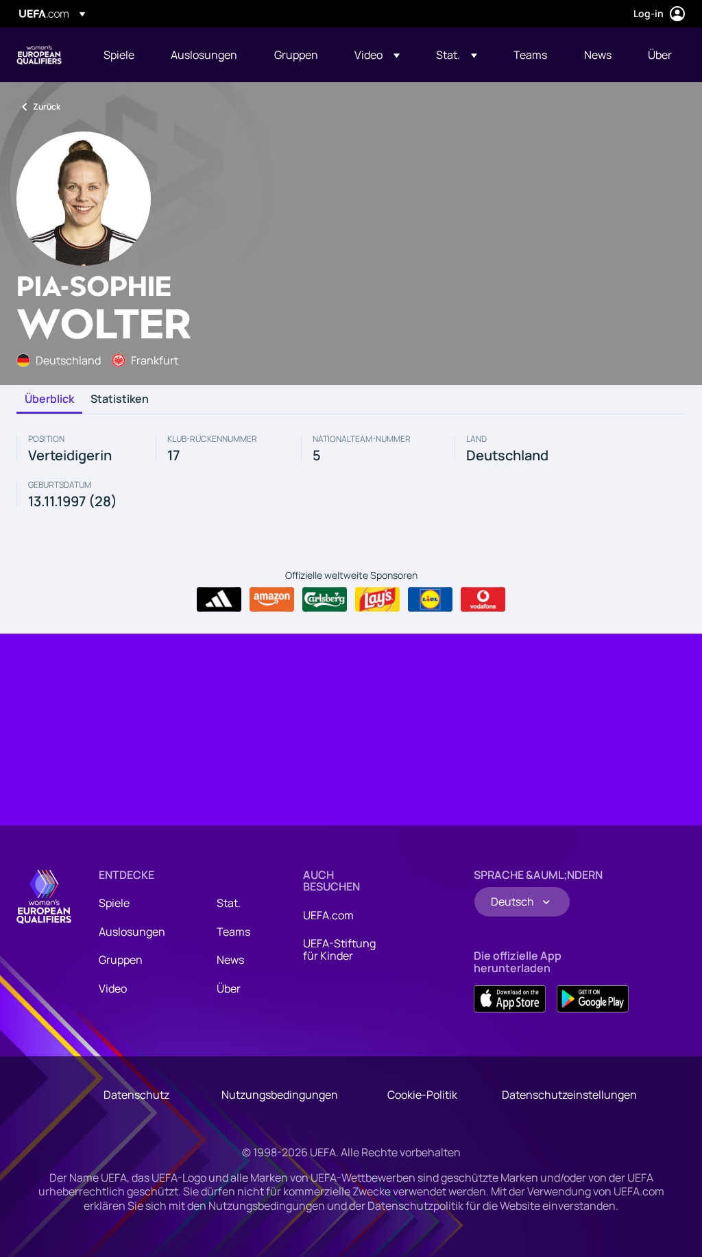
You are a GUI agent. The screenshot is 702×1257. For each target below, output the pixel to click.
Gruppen (121, 959)
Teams (233, 931)
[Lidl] (430, 599)
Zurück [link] (46, 106)
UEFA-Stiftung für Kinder (339, 949)
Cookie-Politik (422, 1094)
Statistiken (119, 399)
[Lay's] (377, 599)
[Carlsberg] (324, 599)
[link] (119, 55)
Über (229, 988)
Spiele (114, 902)
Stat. (229, 902)
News (230, 959)
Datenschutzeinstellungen (569, 1094)
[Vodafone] (483, 599)
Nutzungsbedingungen (279, 1094)
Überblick (49, 399)
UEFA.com (328, 915)
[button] (377, 55)
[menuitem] (120, 55)
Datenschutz (136, 1094)
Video (113, 988)
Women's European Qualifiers (39, 55)
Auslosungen (132, 931)
